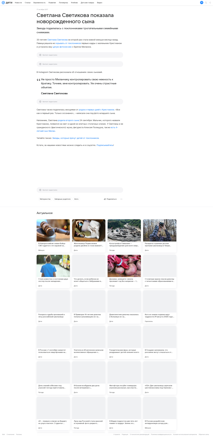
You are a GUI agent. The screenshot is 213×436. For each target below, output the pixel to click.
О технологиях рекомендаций (139, 434)
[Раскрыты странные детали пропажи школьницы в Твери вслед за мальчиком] (159, 236)
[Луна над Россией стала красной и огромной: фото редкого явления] (88, 413)
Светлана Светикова (57, 40)
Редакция (125, 434)
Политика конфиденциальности (161, 434)
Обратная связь (204, 434)
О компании (10, 434)
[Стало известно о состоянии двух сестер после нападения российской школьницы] (53, 271)
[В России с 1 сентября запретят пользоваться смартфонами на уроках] (53, 342)
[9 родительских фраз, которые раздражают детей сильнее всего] (124, 342)
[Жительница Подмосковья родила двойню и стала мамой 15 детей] (88, 236)
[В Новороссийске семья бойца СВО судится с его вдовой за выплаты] (53, 236)
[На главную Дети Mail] (8, 2)
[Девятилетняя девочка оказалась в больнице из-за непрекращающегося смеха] (124, 307)
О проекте (116, 434)
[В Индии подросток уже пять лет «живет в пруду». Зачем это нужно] (124, 413)
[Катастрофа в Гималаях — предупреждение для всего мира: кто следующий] (124, 236)
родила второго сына (68, 120)
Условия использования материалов (185, 434)
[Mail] (3, 2)
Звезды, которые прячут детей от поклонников (75, 138)
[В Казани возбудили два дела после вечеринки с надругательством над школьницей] (88, 378)
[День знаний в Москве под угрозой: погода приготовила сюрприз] (53, 378)
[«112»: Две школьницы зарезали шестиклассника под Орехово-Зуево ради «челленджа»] (159, 378)
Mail (3, 434)
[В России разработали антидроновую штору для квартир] (159, 413)
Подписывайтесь (105, 145)
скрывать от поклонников (68, 43)
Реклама (19, 434)
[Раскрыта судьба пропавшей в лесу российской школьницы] (53, 307)
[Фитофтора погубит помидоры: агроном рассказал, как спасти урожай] (124, 378)
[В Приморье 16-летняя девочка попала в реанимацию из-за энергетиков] (88, 307)
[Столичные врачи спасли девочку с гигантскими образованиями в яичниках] (159, 271)
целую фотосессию (62, 47)
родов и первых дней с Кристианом (96, 109)
